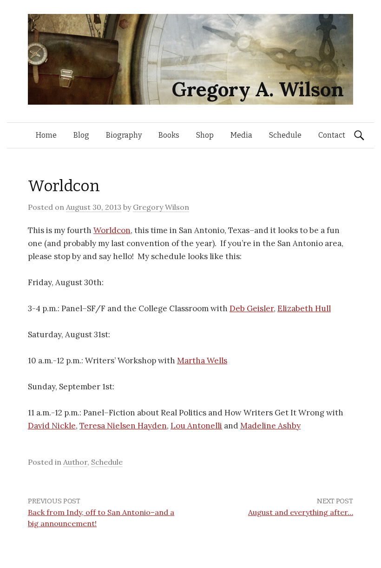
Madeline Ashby (270, 426)
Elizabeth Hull (304, 308)
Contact (331, 135)
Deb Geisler (252, 308)
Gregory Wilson (161, 207)
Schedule (285, 135)
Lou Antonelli (196, 426)
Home (46, 135)
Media (241, 135)
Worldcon (112, 230)
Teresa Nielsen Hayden (123, 426)
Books (168, 135)
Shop (205, 135)
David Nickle (52, 426)
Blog (81, 135)
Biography (124, 135)
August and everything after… (300, 512)
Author (75, 462)
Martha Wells (202, 360)
